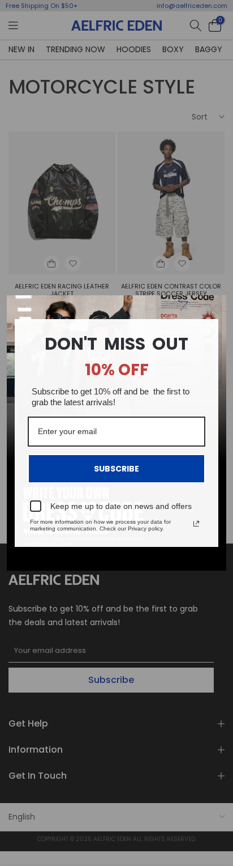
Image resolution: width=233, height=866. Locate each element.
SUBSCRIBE (116, 468)
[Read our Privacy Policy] (196, 523)
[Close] (212, 308)
